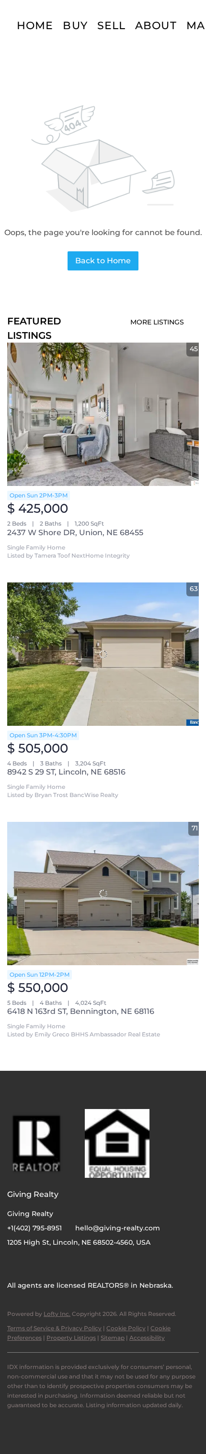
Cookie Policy (126, 1328)
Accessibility (147, 1337)
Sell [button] (111, 25)
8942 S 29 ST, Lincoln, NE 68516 (66, 771)
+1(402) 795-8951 (34, 1228)
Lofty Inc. (57, 1313)
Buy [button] (75, 25)
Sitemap (113, 1337)
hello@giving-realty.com (117, 1228)
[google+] (53, 1264)
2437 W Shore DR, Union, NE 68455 (75, 532)
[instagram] (33, 1264)
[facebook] (14, 1264)
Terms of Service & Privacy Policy (54, 1328)
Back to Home (103, 260)
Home (35, 25)
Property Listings (71, 1337)
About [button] (156, 25)
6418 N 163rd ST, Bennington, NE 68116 (80, 1011)
